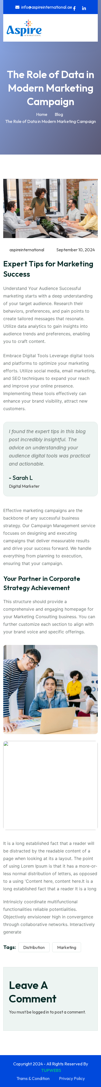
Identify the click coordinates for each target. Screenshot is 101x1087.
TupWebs (51, 1070)
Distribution (34, 947)
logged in (40, 1012)
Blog (59, 114)
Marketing (66, 947)
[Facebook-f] (74, 8)
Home (41, 114)
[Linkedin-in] (84, 8)
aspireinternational (26, 249)
